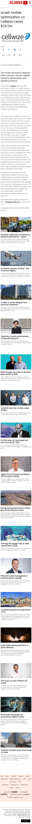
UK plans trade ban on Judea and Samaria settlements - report (15, 235)
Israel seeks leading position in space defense (14, 646)
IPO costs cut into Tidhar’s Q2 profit (14, 681)
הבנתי (25, 821)
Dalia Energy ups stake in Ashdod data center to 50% (16, 373)
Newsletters (4, 779)
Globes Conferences (15, 779)
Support (18, 787)
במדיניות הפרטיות (22, 814)
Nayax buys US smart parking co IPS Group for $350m (15, 475)
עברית (19, 782)
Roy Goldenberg (15, 65)
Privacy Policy (24, 784)
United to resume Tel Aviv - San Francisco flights (15, 269)
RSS (24, 779)
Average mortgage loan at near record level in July (15, 544)
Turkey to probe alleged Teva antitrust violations (14, 303)
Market (28, 776)
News (5, 7)
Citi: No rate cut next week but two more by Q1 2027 (14, 441)
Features (21, 776)
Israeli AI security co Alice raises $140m (15, 409)
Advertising (5, 784)
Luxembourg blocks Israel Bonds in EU (15, 610)
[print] (3, 55)
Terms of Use (14, 784)
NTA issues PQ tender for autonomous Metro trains (12, 715)
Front (1, 7)
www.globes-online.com (12, 202)
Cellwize (13, 86)
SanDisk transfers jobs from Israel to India (16, 751)
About (11, 787)
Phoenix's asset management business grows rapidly (14, 577)
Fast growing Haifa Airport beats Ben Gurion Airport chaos (15, 509)
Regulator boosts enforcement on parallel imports (15, 337)
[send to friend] (9, 55)
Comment (13, 776)
